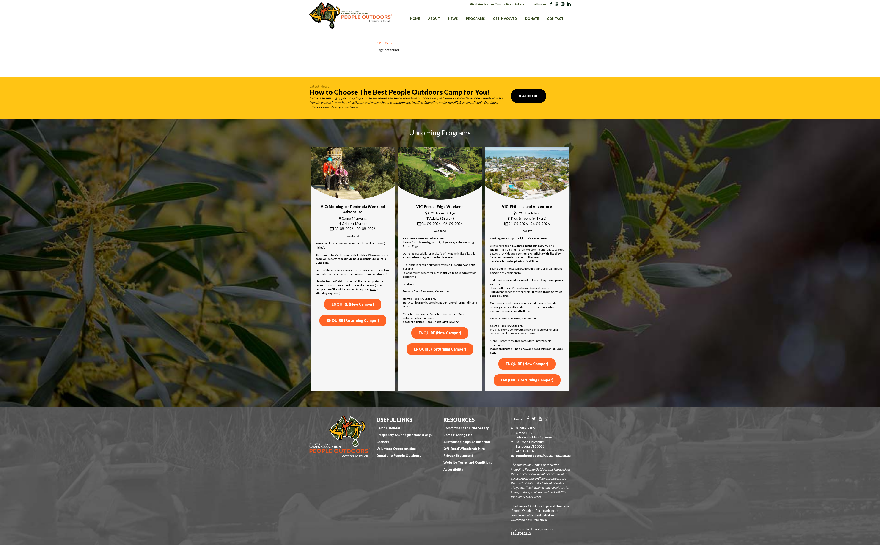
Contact (555, 19)
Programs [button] (475, 19)
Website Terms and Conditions (467, 462)
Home (415, 19)
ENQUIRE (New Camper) (353, 304)
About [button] (434, 19)
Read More (528, 96)
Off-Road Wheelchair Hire (464, 449)
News (453, 19)
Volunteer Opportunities (396, 449)
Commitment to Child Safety (466, 428)
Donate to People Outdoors (399, 455)
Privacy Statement (458, 455)
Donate (532, 19)
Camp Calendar (388, 428)
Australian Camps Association (466, 442)
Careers (383, 442)
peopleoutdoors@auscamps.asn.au (543, 455)
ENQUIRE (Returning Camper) (353, 320)
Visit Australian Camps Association (497, 4)
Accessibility (453, 469)
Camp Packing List (457, 435)
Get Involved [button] (505, 19)
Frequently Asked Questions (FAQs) (405, 435)
